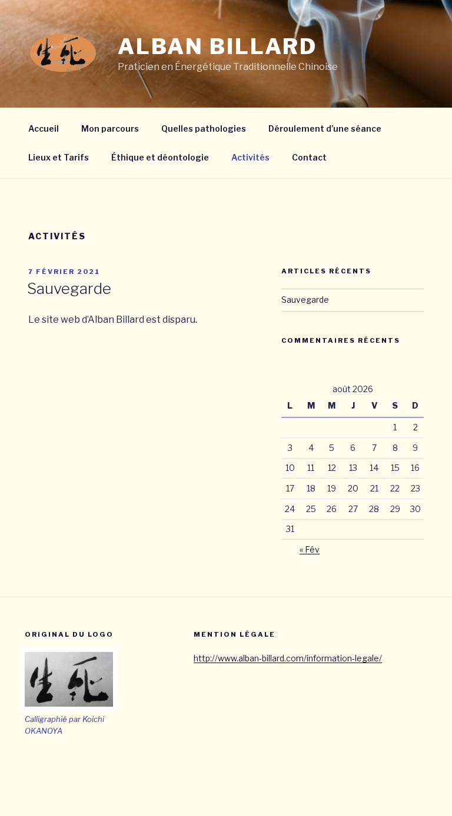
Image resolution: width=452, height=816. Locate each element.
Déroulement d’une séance (324, 128)
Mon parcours (110, 128)
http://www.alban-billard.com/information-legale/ (288, 658)
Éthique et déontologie (160, 157)
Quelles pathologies (203, 128)
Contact (309, 157)
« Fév (310, 549)
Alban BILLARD (217, 46)
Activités (250, 157)
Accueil (43, 128)
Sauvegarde (69, 288)
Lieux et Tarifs (58, 157)
